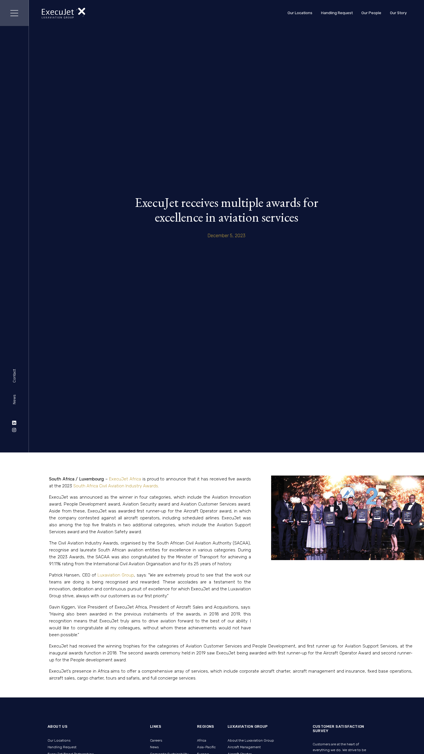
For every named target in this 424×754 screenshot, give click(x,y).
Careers (156, 740)
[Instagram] (14, 430)
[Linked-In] (14, 422)
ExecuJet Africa (124, 479)
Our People (371, 13)
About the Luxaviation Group (251, 740)
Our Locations (300, 13)
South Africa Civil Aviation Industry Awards (115, 486)
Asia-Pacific (206, 747)
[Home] (63, 13)
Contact (14, 376)
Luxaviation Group (115, 575)
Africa (201, 740)
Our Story (398, 13)
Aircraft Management (244, 747)
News (14, 400)
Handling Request (337, 13)
